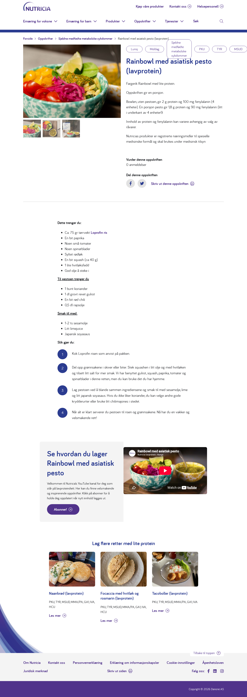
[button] (56, 21)
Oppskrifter (142, 21)
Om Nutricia (32, 662)
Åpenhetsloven (213, 662)
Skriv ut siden (117, 671)
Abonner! (60, 509)
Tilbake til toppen (204, 653)
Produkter (113, 21)
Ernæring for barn (78, 21)
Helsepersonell (208, 6)
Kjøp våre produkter (150, 6)
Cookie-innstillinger (181, 662)
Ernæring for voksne (37, 21)
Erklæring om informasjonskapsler (134, 662)
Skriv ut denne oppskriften (169, 183)
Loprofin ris (99, 232)
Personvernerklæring (87, 662)
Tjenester (171, 21)
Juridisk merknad (35, 671)
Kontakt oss (177, 6)
